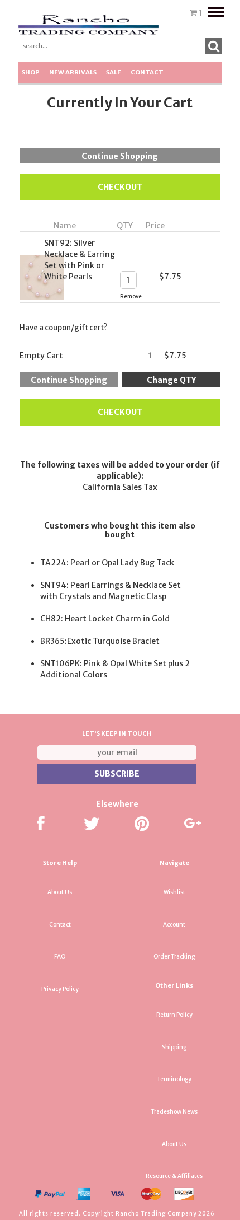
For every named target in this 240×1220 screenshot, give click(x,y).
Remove (131, 296)
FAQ (60, 956)
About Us (59, 892)
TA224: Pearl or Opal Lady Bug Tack (107, 563)
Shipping (174, 1047)
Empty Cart (41, 355)
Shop (31, 72)
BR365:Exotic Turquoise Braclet (100, 641)
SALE (113, 72)
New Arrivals (73, 72)
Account (174, 924)
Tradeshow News (174, 1111)
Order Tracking (174, 956)
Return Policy (174, 1014)
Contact (147, 72)
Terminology (174, 1079)
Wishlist (174, 892)
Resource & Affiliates (174, 1176)
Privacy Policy (60, 989)
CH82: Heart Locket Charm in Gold (105, 619)
